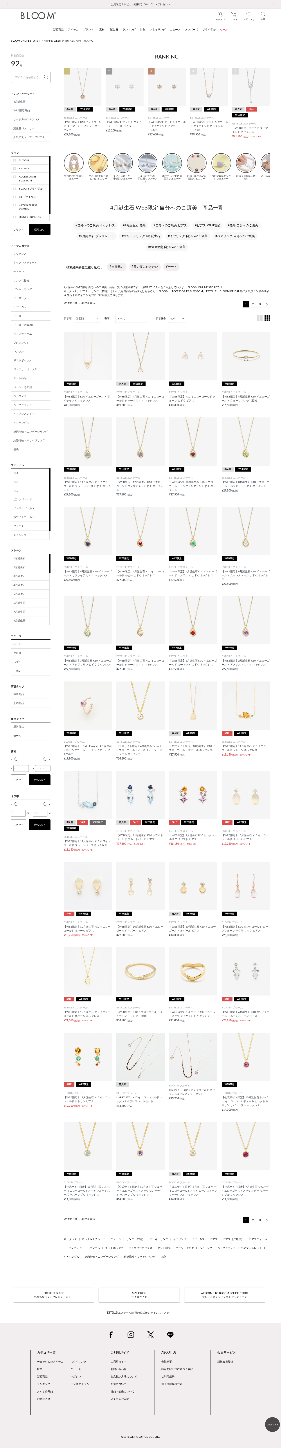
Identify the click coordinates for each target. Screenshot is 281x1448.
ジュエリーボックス (25, 369)
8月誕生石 (19, 101)
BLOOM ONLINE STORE (24, 41)
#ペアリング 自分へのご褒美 (235, 236)
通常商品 (18, 694)
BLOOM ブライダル (31, 188)
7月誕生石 (19, 611)
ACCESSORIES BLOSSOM (27, 178)
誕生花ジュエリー (23, 128)
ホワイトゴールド (23, 517)
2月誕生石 (19, 567)
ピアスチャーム (22, 333)
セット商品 (20, 378)
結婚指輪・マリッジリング (29, 440)
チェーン (18, 271)
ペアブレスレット (23, 413)
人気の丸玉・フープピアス (29, 137)
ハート (17, 644)
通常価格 (18, 726)
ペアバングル (21, 422)
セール (17, 735)
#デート (171, 266)
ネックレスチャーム (25, 262)
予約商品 (18, 703)
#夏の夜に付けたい (145, 266)
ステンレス (20, 535)
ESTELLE (24, 168)
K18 (15, 472)
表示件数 (161, 318)
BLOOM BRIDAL (230, 291)
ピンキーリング (22, 289)
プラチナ (18, 526)
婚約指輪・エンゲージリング (30, 431)
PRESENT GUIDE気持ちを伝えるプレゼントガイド (54, 1295)
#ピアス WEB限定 (207, 225)
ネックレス (20, 253)
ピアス (17, 316)
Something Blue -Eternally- (29, 207)
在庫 (107, 318)
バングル (18, 351)
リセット (18, 229)
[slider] (15, 759)
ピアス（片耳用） (23, 325)
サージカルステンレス (26, 119)
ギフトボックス (22, 360)
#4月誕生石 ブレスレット (96, 236)
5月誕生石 (19, 594)
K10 (15, 490)
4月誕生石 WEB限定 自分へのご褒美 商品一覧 (68, 41)
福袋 (16, 449)
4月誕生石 (19, 585)
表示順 (68, 318)
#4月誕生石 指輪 (134, 225)
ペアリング (20, 396)
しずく (17, 661)
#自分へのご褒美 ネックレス (95, 225)
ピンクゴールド (22, 499)
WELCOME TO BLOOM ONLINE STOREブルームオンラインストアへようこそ (225, 1295)
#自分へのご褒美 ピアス (170, 225)
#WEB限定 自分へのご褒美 (167, 247)
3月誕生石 (19, 576)
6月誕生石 (19, 603)
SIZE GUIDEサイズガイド (139, 1295)
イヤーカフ (20, 307)
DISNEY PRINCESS (30, 217)
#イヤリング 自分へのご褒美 (187, 236)
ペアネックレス (22, 405)
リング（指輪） (22, 280)
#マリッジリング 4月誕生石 (141, 236)
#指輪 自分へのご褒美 (243, 225)
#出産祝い (117, 266)
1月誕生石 (19, 558)
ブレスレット (21, 342)
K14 (15, 481)
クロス (17, 653)
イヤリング (20, 298)
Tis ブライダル (27, 196)
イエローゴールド (23, 508)
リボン (17, 670)
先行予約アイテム (77, 295)
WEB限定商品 (21, 110)
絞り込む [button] (39, 229)
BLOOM (24, 160)
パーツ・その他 (22, 387)
